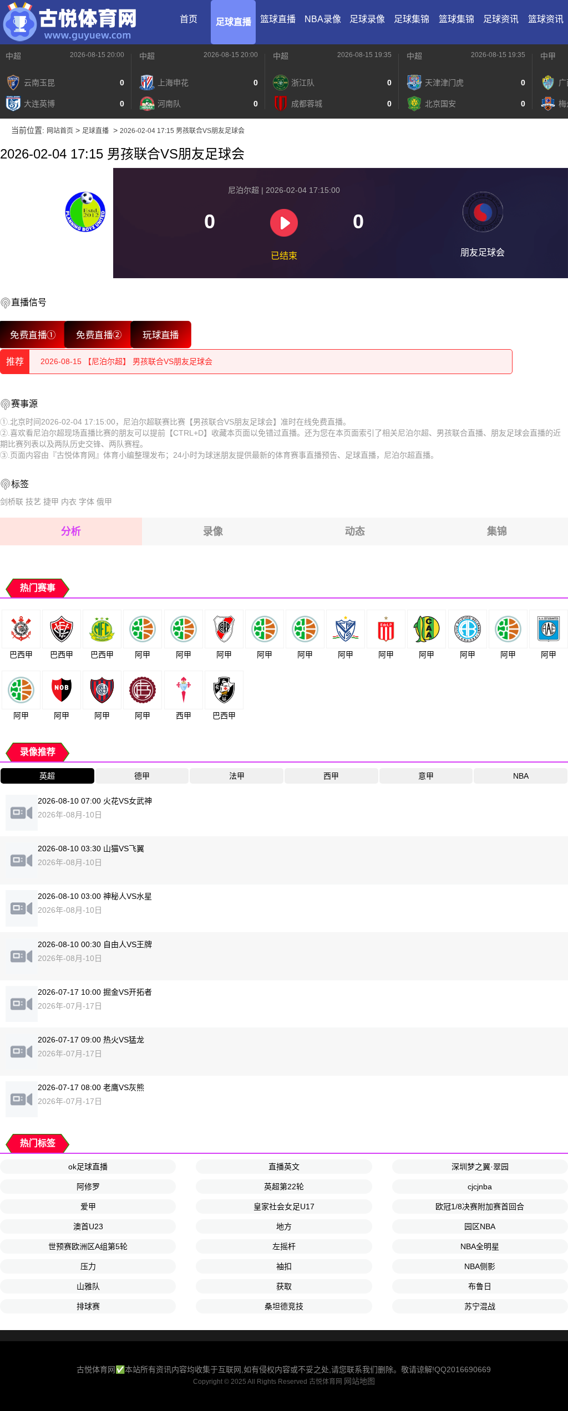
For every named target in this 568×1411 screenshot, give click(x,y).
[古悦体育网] (69, 22)
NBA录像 (323, 19)
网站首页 (60, 131)
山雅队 (88, 1286)
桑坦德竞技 (284, 1306)
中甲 (548, 56)
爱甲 (88, 1206)
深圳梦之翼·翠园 (480, 1166)
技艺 (33, 501)
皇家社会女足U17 (284, 1206)
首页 (188, 19)
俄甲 (104, 501)
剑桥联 (11, 501)
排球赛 (88, 1306)
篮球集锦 (456, 19)
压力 (88, 1266)
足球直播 (233, 22)
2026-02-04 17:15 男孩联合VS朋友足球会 (182, 131)
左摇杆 (284, 1246)
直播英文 (284, 1166)
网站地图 (359, 1381)
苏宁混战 (479, 1306)
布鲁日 (479, 1286)
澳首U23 (88, 1226)
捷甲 (51, 501)
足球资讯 (501, 19)
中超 (13, 56)
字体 (86, 501)
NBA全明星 (479, 1246)
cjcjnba (480, 1186)
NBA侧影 (479, 1266)
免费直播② (99, 334)
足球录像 (367, 19)
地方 (284, 1226)
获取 (284, 1286)
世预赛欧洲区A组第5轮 (88, 1246)
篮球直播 (278, 19)
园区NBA (479, 1226)
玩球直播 (161, 334)
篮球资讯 (546, 19)
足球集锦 (411, 19)
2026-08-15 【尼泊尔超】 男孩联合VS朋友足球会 (126, 361)
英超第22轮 (284, 1186)
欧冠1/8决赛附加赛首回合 (479, 1206)
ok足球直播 (88, 1166)
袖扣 (284, 1266)
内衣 (69, 501)
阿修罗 (88, 1186)
